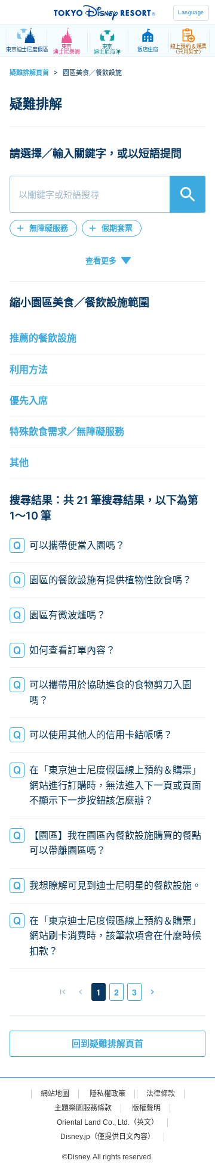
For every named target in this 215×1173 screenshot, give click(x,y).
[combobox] (107, 194)
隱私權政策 (107, 1094)
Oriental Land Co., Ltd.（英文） (107, 1122)
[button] (43, 228)
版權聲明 (146, 1108)
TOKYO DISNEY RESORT (104, 12)
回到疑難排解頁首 (107, 1043)
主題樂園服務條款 (83, 1108)
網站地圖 (55, 1094)
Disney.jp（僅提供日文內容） (107, 1136)
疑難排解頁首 (29, 73)
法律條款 (160, 1094)
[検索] (187, 194)
